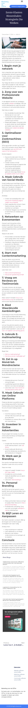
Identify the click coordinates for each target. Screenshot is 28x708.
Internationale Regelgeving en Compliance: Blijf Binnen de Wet (12, 575)
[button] (22, 1)
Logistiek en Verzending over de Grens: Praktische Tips (12, 588)
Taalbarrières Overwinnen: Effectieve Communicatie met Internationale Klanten (13, 563)
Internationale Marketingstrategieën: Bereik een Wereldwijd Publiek (13, 599)
